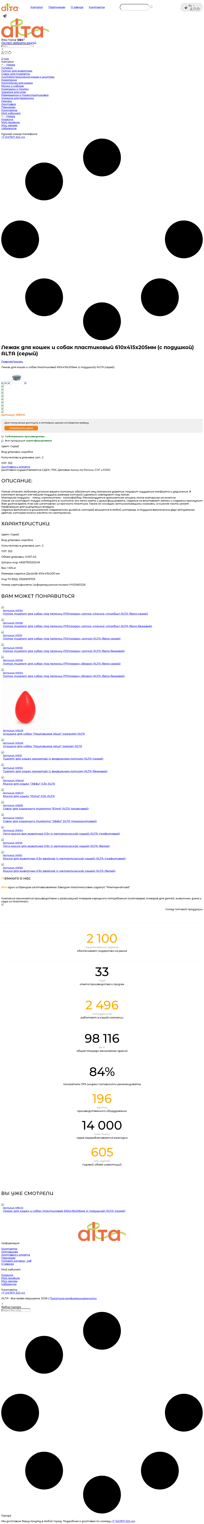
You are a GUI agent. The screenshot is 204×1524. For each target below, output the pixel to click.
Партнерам (56, 7)
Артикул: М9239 (13, 730)
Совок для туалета (15, 73)
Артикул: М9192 (13, 610)
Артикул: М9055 (13, 805)
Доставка (8, 104)
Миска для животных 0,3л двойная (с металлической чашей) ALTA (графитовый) (64, 858)
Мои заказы (9, 125)
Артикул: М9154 (13, 830)
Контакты (97, 7)
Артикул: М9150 (13, 767)
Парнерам (8, 107)
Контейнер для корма (17, 83)
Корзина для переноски (17, 98)
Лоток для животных (16, 70)
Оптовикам (9, 1251)
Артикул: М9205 (13, 743)
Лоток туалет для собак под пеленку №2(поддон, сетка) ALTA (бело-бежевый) (64, 651)
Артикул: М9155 (12, 842)
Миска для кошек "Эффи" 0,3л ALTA (29, 783)
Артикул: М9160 (13, 867)
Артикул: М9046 (13, 780)
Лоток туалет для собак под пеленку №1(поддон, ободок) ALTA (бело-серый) (61, 663)
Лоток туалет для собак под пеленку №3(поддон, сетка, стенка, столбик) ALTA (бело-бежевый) (77, 626)
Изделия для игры (13, 92)
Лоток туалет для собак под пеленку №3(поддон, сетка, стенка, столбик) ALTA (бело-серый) (75, 613)
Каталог (36, 7)
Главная (6, 361)
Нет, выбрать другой (21, 42)
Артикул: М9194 (13, 672)
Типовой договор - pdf (16, 1260)
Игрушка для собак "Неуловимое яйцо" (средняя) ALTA (44, 733)
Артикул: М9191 (12, 635)
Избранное (9, 128)
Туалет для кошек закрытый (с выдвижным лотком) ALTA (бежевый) (55, 771)
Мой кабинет (11, 113)
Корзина (7, 119)
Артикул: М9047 (13, 793)
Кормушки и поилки (15, 89)
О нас (5, 58)
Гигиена (6, 67)
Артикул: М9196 (13, 622)
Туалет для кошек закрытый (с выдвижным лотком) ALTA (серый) (53, 758)
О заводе (77, 7)
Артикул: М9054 (13, 817)
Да (3, 42)
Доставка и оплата (15, 466)
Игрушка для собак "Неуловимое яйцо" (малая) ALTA (42, 746)
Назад (10, 64)
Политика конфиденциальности (73, 1298)
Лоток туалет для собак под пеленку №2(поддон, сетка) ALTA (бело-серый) (61, 638)
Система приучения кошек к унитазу (27, 76)
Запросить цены (21, 428)
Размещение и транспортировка (24, 95)
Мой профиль (10, 122)
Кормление (9, 79)
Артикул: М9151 (12, 755)
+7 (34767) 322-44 (13, 137)
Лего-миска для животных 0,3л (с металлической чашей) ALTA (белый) (56, 846)
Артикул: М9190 (13, 660)
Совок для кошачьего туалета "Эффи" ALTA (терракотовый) (50, 821)
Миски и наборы (12, 86)
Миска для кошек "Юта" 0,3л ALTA (29, 796)
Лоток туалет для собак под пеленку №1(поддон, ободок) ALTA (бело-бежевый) (64, 676)
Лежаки (6, 101)
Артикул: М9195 (13, 647)
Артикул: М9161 (12, 855)
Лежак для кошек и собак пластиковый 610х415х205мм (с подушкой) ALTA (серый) (64, 1211)
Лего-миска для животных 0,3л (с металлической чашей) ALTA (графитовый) (61, 833)
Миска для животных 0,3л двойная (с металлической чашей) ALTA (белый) (59, 871)
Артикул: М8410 (13, 1207)
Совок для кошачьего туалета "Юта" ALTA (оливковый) (46, 808)
